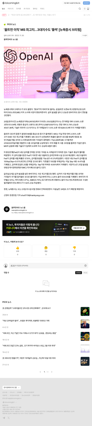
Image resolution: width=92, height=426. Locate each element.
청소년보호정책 (26, 395)
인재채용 (19, 392)
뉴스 (3, 9)
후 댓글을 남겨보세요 (19, 266)
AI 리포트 (27, 9)
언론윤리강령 (36, 395)
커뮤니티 (10, 9)
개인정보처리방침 (14, 395)
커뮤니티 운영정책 (29, 392)
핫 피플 (18, 9)
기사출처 (84, 35)
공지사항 (4, 392)
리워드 (42, 9)
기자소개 (12, 392)
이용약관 (4, 395)
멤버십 (35, 9)
